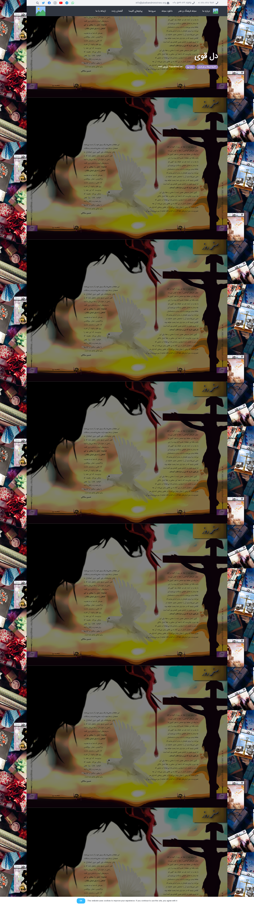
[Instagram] (55, 3)
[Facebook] (49, 3)
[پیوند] (215, 11)
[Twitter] (43, 3)
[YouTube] (61, 3)
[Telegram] (67, 3)
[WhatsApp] (73, 3)
